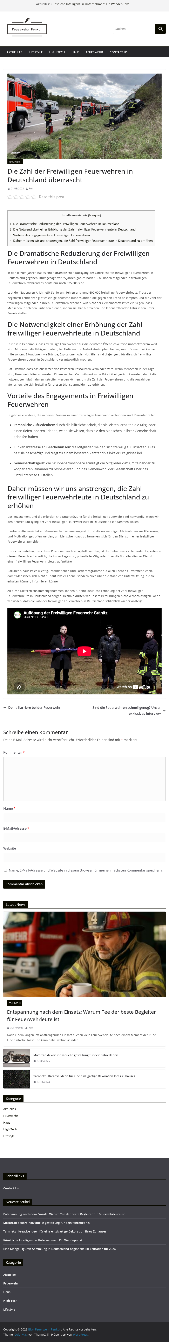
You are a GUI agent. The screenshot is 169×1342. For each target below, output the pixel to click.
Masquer (94, 215)
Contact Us (119, 52)
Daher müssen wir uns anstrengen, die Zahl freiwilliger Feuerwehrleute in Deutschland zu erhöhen (81, 241)
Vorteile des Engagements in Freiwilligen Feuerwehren (50, 235)
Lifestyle (36, 52)
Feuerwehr (94, 52)
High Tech (57, 52)
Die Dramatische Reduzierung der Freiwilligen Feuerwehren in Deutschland (65, 224)
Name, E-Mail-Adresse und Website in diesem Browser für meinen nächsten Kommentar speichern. (86, 870)
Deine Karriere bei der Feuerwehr (34, 707)
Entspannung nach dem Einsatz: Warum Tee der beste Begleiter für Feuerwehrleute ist (81, 1015)
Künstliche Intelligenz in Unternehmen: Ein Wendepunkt (90, 4)
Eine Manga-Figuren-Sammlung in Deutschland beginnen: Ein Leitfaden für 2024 (59, 1249)
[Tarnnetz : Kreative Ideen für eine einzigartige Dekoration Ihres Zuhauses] (16, 1079)
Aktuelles (14, 52)
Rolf (31, 188)
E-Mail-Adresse (16, 828)
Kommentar (14, 752)
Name (9, 808)
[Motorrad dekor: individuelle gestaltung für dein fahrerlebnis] (16, 1058)
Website (9, 848)
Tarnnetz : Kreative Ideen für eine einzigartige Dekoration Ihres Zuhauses (84, 1076)
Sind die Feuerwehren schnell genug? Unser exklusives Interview (127, 710)
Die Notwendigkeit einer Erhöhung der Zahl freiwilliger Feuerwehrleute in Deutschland (73, 229)
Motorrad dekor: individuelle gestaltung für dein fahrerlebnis (76, 1055)
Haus (75, 52)
